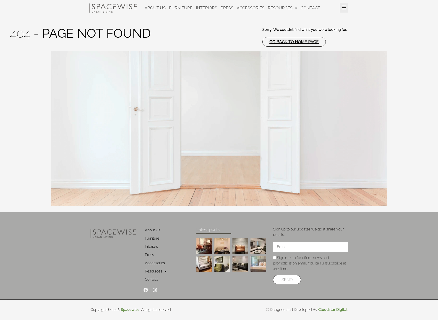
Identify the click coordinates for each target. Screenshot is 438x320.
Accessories (250, 7)
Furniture (181, 7)
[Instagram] (155, 290)
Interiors (206, 7)
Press (227, 7)
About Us (155, 7)
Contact (310, 7)
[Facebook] (145, 290)
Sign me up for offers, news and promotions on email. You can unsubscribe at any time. (309, 263)
